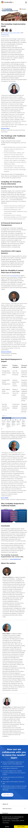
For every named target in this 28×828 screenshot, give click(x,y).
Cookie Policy (6, 820)
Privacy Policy (16, 820)
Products (5, 813)
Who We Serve (7, 808)
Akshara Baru (5, 34)
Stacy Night (4, 497)
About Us (5, 804)
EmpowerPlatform (14, 275)
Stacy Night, (16, 32)
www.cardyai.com (15, 559)
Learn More (6, 794)
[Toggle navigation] (26, 3)
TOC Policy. (6, 822)
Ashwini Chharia (8, 32)
